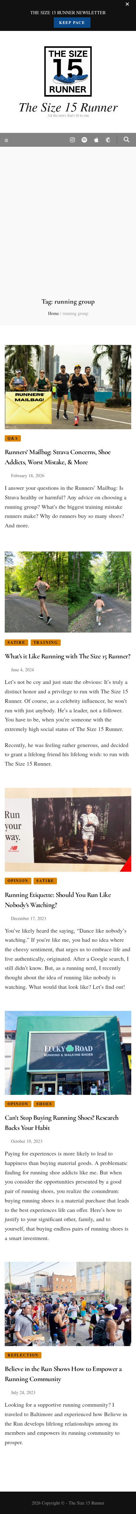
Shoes (44, 1104)
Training (46, 642)
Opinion (18, 880)
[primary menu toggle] (7, 141)
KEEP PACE (72, 22)
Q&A (13, 438)
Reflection (23, 1355)
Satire (16, 642)
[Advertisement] (68, 226)
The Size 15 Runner (68, 106)
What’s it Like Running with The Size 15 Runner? (67, 656)
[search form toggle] (126, 139)
